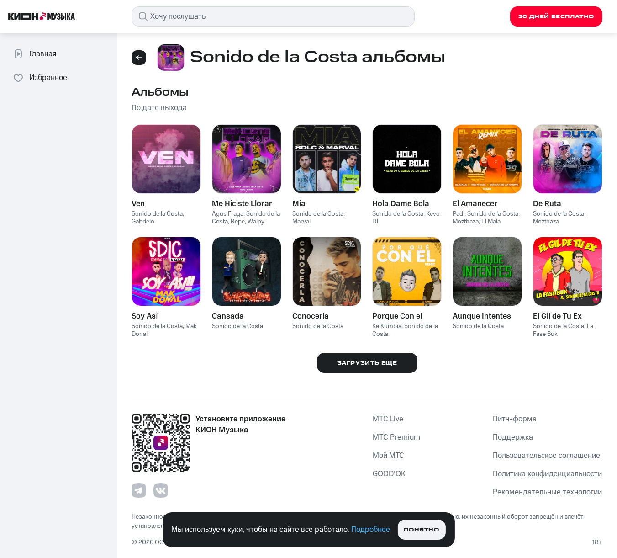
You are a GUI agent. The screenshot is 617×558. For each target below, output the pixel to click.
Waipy (256, 221)
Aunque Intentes (482, 316)
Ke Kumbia (386, 326)
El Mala (491, 221)
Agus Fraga (227, 213)
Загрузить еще (367, 363)
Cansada (228, 316)
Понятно (421, 530)
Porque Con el (397, 316)
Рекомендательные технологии (547, 492)
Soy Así (145, 316)
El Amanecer (475, 203)
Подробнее (370, 529)
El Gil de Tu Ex (557, 316)
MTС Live (388, 419)
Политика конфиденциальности (547, 473)
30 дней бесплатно (556, 17)
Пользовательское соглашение (546, 455)
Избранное (48, 77)
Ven (138, 203)
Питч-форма (515, 419)
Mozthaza (466, 221)
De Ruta (547, 203)
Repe (238, 221)
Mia (299, 203)
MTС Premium (396, 437)
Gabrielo (143, 221)
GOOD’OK (389, 473)
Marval (301, 221)
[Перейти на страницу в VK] (160, 490)
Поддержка (513, 437)
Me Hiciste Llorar (242, 203)
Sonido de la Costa (157, 213)
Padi (458, 213)
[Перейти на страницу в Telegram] (139, 490)
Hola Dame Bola (400, 203)
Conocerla (310, 316)
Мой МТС (388, 455)
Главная (42, 53)
